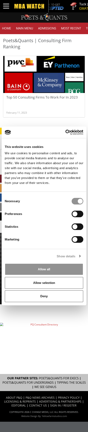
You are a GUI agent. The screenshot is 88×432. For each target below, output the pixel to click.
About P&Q (14, 397)
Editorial (18, 405)
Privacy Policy (69, 397)
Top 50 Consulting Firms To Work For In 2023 (42, 97)
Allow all (44, 269)
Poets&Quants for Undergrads (28, 382)
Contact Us (38, 405)
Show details (66, 256)
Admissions (47, 28)
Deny (44, 296)
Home (6, 28)
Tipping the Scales (71, 382)
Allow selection (44, 283)
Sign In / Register (63, 405)
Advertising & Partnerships (60, 401)
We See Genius (45, 387)
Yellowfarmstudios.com (54, 416)
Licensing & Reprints (20, 401)
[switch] (77, 214)
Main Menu (24, 28)
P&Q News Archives (40, 397)
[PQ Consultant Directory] (42, 336)
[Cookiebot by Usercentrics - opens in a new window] (65, 132)
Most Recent (71, 28)
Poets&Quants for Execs (59, 378)
